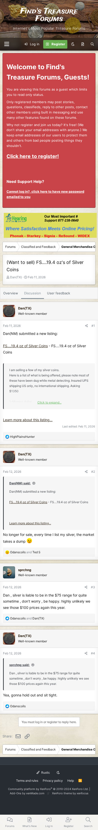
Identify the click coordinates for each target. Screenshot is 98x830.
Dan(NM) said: (20, 483)
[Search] (92, 44)
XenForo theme (62, 793)
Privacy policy (53, 780)
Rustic (45, 772)
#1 (93, 326)
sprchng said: (19, 665)
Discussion (32, 293)
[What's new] (82, 44)
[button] (6, 44)
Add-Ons (15, 793)
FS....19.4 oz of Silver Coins (25, 346)
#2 (93, 471)
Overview (10, 293)
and (25, 552)
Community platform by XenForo (48, 789)
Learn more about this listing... (28, 420)
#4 (93, 653)
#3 (93, 587)
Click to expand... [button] (49, 402)
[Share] (86, 326)
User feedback (58, 293)
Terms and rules (27, 780)
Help (70, 780)
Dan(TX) (16, 277)
